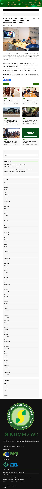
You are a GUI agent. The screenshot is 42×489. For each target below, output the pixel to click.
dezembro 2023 (7, 256)
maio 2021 (6, 329)
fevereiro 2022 (6, 308)
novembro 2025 (7, 201)
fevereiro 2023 (6, 279)
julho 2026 (6, 182)
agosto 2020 (6, 351)
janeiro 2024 (6, 253)
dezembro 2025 (7, 199)
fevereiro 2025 (6, 222)
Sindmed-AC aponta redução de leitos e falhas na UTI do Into (15, 164)
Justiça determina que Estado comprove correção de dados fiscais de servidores (10, 121)
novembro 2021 (7, 315)
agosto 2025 (6, 208)
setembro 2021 (6, 320)
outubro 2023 (6, 260)
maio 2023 (6, 272)
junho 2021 (6, 327)
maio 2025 (6, 215)
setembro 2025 (6, 206)
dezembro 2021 (7, 313)
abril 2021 (6, 332)
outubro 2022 (6, 289)
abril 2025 (6, 218)
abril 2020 (6, 360)
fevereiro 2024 (6, 251)
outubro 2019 (6, 374)
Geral (15, 25)
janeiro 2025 (6, 225)
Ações (13, 25)
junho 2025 (6, 213)
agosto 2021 (6, 322)
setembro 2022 (6, 291)
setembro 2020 (6, 348)
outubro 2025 (6, 203)
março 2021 (6, 334)
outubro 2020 (6, 346)
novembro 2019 (7, 372)
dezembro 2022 (7, 284)
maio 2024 (6, 244)
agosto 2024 (6, 237)
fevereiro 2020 (6, 365)
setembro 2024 (6, 234)
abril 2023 (6, 275)
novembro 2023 (7, 258)
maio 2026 (6, 187)
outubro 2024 (6, 232)
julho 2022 (6, 296)
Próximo (35, 84)
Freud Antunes (7, 103)
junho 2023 (6, 270)
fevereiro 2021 (6, 336)
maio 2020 (6, 358)
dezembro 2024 (7, 227)
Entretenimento (6, 388)
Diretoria (5, 385)
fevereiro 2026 (6, 194)
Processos (6, 395)
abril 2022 (6, 303)
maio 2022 (6, 301)
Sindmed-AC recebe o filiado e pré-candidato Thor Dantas (14, 171)
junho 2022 (6, 298)
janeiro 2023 (6, 282)
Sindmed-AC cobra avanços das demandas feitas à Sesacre (15, 166)
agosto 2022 (6, 294)
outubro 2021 (6, 317)
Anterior (6, 84)
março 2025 (6, 220)
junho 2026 (6, 184)
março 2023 (6, 277)
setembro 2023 (6, 263)
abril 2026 (6, 189)
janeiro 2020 (6, 367)
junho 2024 (6, 241)
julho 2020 (6, 353)
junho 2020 (6, 355)
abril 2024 (6, 246)
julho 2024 (6, 239)
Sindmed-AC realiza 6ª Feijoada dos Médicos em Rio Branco (15, 173)
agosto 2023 (6, 265)
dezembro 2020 (7, 341)
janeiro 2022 (6, 310)
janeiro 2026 (6, 196)
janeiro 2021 (6, 339)
